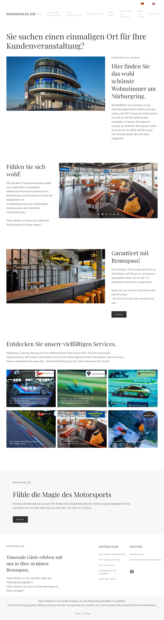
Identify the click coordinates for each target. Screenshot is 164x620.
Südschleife (95, 14)
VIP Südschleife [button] (74, 13)
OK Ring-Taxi (107, 565)
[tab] (98, 214)
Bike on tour (107, 579)
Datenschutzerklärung (144, 560)
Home (39, 14)
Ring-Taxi (111, 13)
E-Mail (119, 314)
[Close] (160, 608)
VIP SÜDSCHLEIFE (109, 560)
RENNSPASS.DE (21, 14)
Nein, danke (83, 613)
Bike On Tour (141, 14)
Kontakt (154, 14)
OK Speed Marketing (54, 13)
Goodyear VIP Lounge (108, 572)
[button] (65, 190)
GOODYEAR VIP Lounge (126, 14)
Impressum (137, 554)
